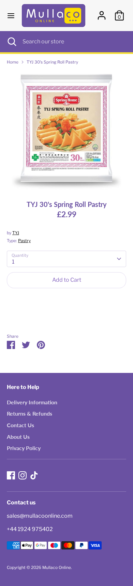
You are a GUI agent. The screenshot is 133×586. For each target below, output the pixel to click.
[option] (66, 130)
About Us (18, 436)
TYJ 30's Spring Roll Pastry (52, 62)
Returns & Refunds (29, 413)
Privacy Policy (24, 448)
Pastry (24, 240)
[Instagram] (22, 475)
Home (12, 62)
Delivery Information (32, 402)
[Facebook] (11, 475)
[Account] (101, 12)
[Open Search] (11, 41)
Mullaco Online (56, 567)
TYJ (15, 232)
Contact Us (20, 425)
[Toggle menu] (11, 16)
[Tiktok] (34, 475)
